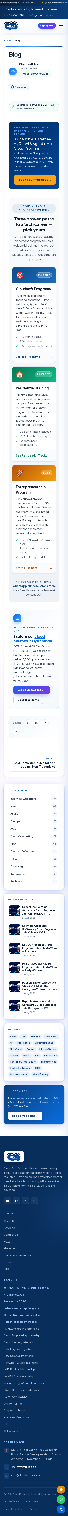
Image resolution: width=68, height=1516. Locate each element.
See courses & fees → (31, 689)
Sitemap (34, 1509)
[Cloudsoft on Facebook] (16, 1200)
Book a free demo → (25, 1115)
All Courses (11, 1431)
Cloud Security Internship (19, 1342)
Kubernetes (23, 1042)
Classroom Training (16, 1396)
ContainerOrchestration (23, 1061)
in (36, 723)
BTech (26, 1055)
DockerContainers (20, 1068)
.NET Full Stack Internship (19, 1369)
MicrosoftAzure (47, 1049)
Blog (7, 1268)
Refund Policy (32, 1500)
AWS (23, 1036)
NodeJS (14, 1055)
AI (11, 1042)
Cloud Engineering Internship (22, 1335)
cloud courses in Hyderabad (32, 638)
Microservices (48, 1061)
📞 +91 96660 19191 (14, 15)
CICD (37, 1068)
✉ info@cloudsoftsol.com (42, 15)
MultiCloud (16, 1049)
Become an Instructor (17, 1255)
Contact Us (11, 1234)
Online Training (13, 1403)
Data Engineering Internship (21, 1349)
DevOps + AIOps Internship (21, 1362)
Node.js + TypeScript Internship (24, 1383)
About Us (9, 1221)
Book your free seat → (34, 179)
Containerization (19, 1074)
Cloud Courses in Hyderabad (22, 1390)
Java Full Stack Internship (19, 1376)
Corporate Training (15, 1410)
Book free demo (28, 699)
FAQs (7, 1241)
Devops (35, 1036)
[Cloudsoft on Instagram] (25, 1200)
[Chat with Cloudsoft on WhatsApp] (34, 1200)
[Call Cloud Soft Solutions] (61, 1509)
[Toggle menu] (60, 25)
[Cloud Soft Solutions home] (11, 25)
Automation (50, 1055)
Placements (51, 1036)
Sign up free (47, 25)
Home (7, 40)
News (7, 1262)
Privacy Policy (11, 1500)
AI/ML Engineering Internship (21, 1328)
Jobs (7, 1424)
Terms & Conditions (14, 1509)
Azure (13, 1036)
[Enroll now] (61, 1490)
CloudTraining (40, 1074)
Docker (30, 1049)
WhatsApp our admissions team (34, 586)
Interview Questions (16, 1417)
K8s (37, 1055)
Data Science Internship (19, 1355)
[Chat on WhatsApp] (61, 1499)
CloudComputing (44, 1042)
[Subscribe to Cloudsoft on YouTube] (7, 1200)
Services (9, 1227)
